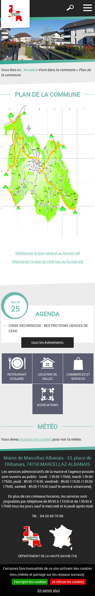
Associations (47, 405)
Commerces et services (78, 376)
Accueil (29, 69)
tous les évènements (47, 342)
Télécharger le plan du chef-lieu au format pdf (47, 261)
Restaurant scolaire (17, 376)
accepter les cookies (36, 439)
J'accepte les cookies (29, 581)
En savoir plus (48, 590)
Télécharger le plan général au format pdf (47, 253)
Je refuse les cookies (67, 581)
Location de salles (47, 376)
